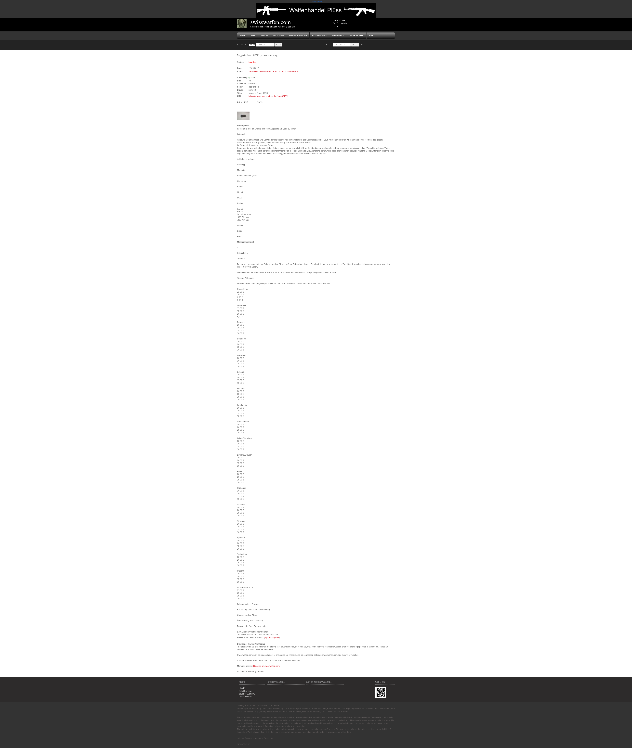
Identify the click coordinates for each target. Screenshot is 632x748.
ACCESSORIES (319, 35)
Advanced (365, 45)
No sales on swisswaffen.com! (266, 666)
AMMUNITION (338, 35)
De (334, 23)
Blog (253, 35)
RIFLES (264, 35)
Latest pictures (245, 697)
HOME (242, 688)
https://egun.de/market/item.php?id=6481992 (269, 96)
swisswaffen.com (270, 22)
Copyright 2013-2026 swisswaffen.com (254, 705)
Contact (343, 20)
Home (335, 20)
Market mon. (357, 35)
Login (335, 26)
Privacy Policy (243, 744)
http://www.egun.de (271, 638)
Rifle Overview (245, 691)
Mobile (344, 23)
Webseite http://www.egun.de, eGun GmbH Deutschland (273, 71)
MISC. (371, 35)
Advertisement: (316, 2)
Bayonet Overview (247, 694)
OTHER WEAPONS (298, 35)
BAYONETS (278, 35)
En (338, 23)
